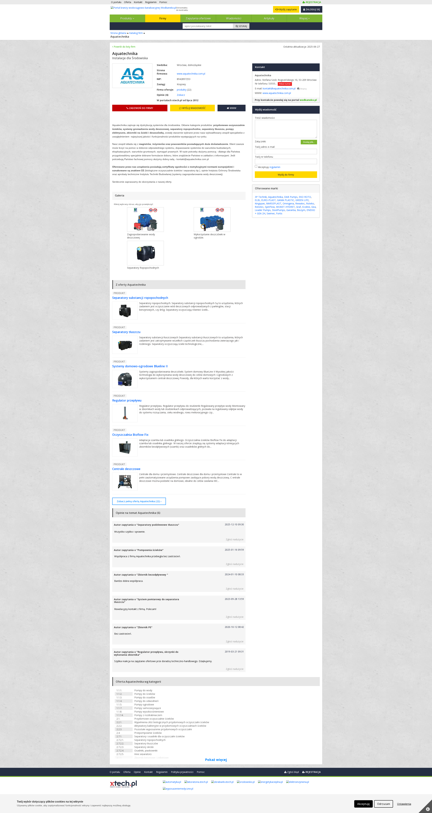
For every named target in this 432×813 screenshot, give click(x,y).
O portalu (115, 772)
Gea (313, 206)
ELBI (257, 200)
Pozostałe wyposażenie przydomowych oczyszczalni (163, 729)
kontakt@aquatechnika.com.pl (279, 88)
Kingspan (260, 203)
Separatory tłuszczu (126, 332)
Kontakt (148, 772)
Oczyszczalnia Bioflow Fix (130, 435)
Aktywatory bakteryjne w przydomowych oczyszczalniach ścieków (170, 725)
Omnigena (288, 203)
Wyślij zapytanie (287, 9)
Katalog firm (136, 33)
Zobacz (181, 94)
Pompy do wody (143, 690)
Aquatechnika (275, 196)
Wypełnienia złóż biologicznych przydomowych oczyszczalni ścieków (171, 722)
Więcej (303, 18)
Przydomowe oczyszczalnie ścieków (154, 718)
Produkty (126, 18)
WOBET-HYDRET (285, 206)
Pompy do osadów (144, 697)
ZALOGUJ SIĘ (312, 9)
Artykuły (269, 18)
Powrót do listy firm (124, 46)
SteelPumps (278, 210)
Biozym (301, 210)
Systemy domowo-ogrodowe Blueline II (140, 366)
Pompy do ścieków (144, 693)
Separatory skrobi (144, 747)
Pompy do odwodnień (146, 701)
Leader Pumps (263, 210)
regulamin (274, 166)
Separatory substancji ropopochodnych (140, 298)
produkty (181, 89)
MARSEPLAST (273, 203)
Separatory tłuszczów (146, 743)
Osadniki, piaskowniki (145, 750)
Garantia (291, 210)
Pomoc (201, 772)
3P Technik (261, 196)
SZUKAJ (242, 26)
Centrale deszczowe (126, 469)
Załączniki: (260, 141)
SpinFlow (270, 206)
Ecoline (306, 206)
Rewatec (300, 203)
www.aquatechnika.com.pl (191, 73)
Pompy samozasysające (147, 708)
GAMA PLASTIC (285, 200)
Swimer (271, 213)
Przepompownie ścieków (148, 732)
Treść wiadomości (265, 117)
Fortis (279, 213)
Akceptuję (269, 166)
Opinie (137, 772)
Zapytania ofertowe (198, 18)
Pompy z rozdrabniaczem (148, 715)
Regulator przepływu (126, 400)
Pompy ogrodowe (144, 704)
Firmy (162, 18)
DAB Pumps (291, 196)
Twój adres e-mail (265, 146)
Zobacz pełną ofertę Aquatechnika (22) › (139, 501)
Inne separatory (143, 754)
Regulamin (162, 772)
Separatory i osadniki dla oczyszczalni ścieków (159, 736)
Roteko (310, 203)
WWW (232, 108)
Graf (298, 206)
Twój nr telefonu (265, 156)
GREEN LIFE (302, 200)
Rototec (259, 206)
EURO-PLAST (268, 200)
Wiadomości (233, 18)
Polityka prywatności (182, 772)
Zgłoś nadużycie (235, 539)
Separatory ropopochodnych (150, 739)
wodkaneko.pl (308, 100)
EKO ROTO (305, 196)
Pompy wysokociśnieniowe (149, 711)
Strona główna (118, 33)
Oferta (126, 772)
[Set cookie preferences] (425, 806)
